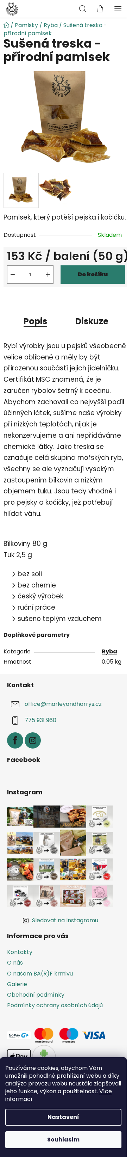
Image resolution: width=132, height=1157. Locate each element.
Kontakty (19, 952)
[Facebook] (15, 740)
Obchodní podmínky (35, 995)
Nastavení (63, 1117)
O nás (15, 963)
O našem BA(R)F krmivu (40, 974)
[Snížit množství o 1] (12, 274)
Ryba (109, 651)
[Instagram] (33, 740)
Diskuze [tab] (91, 321)
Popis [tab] (35, 321)
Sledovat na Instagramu (65, 920)
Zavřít (44, 299)
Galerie (17, 984)
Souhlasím (63, 1140)
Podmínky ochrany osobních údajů (55, 1005)
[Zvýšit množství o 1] (48, 274)
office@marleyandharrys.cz (63, 704)
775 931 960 (40, 720)
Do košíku (93, 274)
